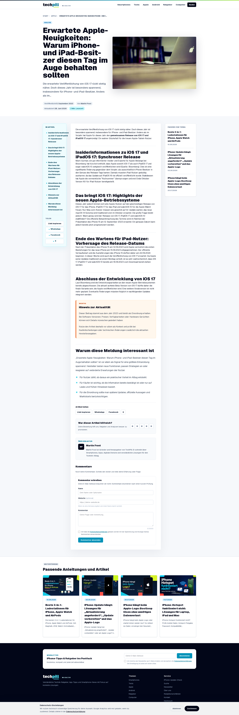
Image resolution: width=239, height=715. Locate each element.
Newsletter (168, 687)
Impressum (168, 701)
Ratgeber (167, 5)
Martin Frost (84, 103)
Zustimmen (192, 708)
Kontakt (167, 697)
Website (85, 498)
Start (45, 16)
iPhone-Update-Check (173, 680)
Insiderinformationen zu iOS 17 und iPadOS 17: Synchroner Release (56, 137)
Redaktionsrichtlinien (172, 694)
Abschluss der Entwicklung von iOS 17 (55, 186)
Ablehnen (177, 708)
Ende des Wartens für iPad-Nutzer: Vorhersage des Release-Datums (54, 169)
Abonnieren (184, 656)
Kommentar (83, 510)
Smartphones (123, 5)
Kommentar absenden (91, 540)
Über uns (167, 690)
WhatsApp (55, 229)
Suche (192, 5)
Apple (146, 5)
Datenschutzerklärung (98, 532)
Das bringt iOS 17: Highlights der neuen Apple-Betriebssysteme (56, 152)
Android (156, 5)
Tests (136, 5)
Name (80, 488)
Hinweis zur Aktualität (53, 196)
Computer (180, 5)
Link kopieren (54, 223)
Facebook (55, 235)
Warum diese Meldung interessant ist (55, 207)
